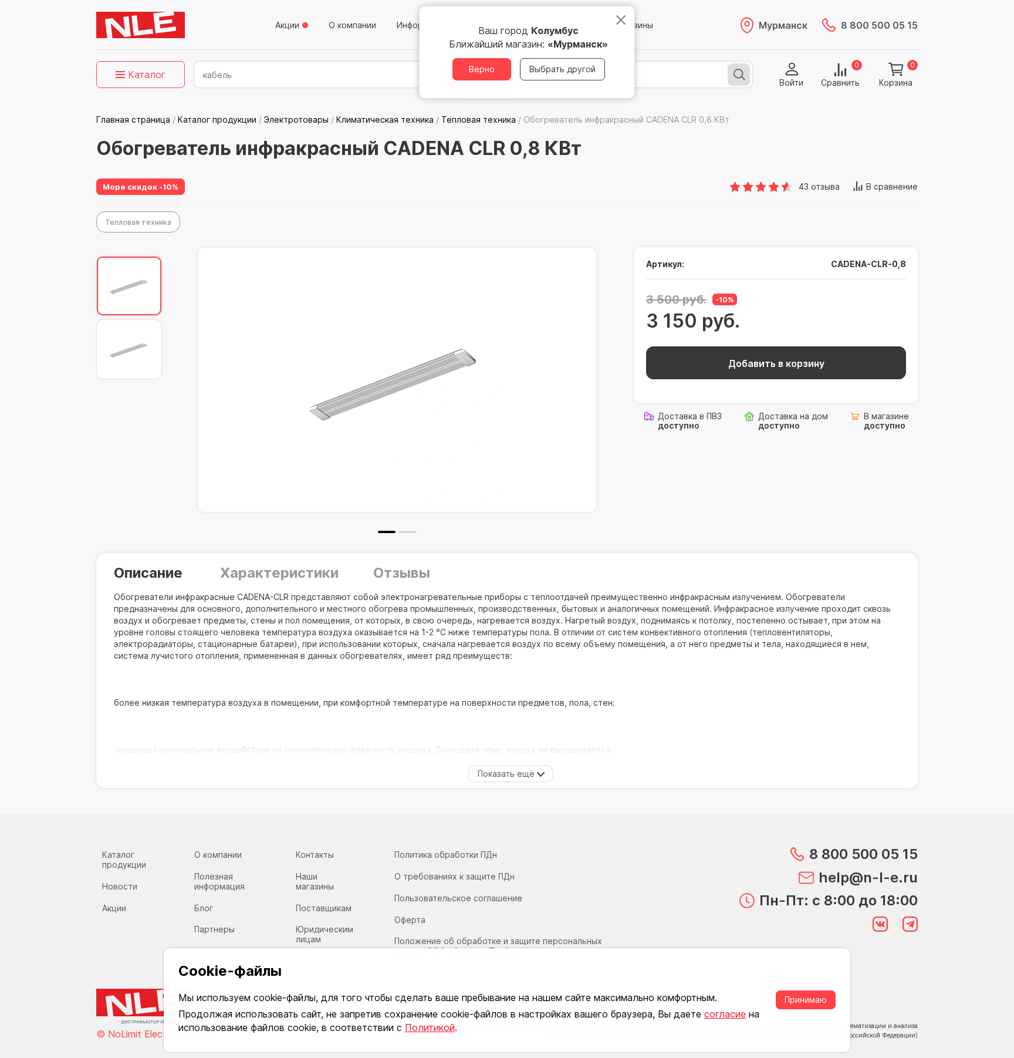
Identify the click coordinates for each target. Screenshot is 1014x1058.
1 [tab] (387, 532)
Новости (119, 886)
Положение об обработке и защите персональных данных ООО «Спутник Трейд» (498, 946)
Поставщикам (323, 908)
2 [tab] (408, 532)
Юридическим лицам (324, 934)
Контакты (315, 855)
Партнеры (214, 929)
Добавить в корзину (776, 363)
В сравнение (892, 186)
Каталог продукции (124, 860)
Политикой (430, 1027)
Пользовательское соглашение (458, 898)
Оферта (409, 920)
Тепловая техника (138, 222)
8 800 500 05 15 (879, 25)
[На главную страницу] (140, 25)
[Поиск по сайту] (739, 74)
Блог (203, 908)
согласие (725, 1014)
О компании (352, 25)
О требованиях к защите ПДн (454, 876)
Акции (287, 25)
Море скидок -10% (140, 186)
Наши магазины (315, 881)
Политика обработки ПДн (445, 855)
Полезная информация (219, 881)
